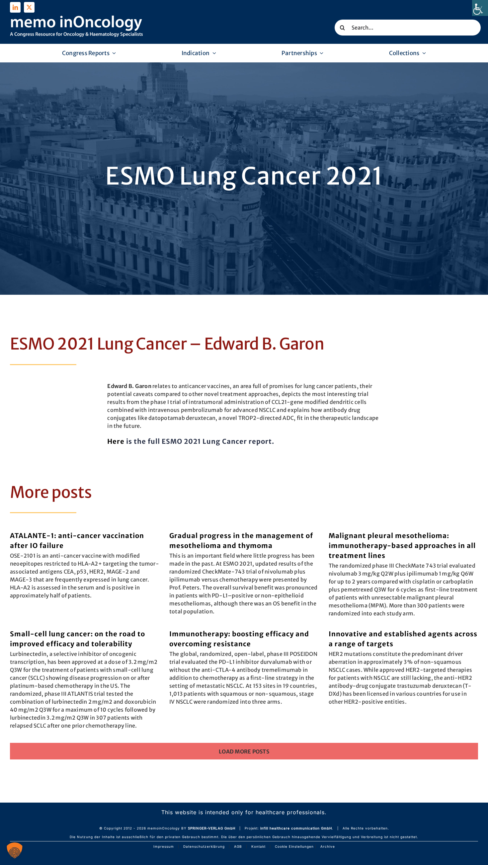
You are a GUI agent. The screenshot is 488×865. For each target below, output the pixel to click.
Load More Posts (244, 751)
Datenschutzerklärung (204, 846)
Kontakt (258, 846)
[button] (14, 850)
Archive (327, 846)
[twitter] (29, 7)
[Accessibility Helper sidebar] (480, 8)
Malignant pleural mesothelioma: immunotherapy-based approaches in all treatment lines (402, 545)
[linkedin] (15, 7)
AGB (238, 846)
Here (115, 441)
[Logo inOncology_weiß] (76, 18)
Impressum (163, 846)
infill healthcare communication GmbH (296, 828)
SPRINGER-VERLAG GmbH (211, 828)
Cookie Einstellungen (294, 846)
